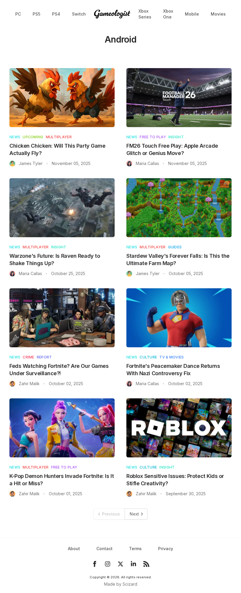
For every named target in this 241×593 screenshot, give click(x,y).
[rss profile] (146, 564)
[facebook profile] (94, 564)
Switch (79, 13)
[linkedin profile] (133, 564)
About (74, 548)
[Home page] (112, 14)
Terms (135, 548)
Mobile (192, 13)
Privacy (165, 548)
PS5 (36, 13)
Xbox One (168, 14)
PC (18, 13)
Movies (218, 13)
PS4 (56, 13)
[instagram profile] (107, 564)
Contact (104, 548)
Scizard (130, 584)
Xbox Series (144, 14)
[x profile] (120, 564)
